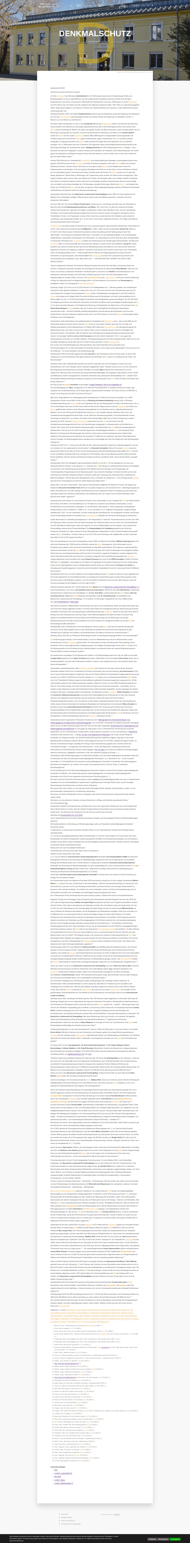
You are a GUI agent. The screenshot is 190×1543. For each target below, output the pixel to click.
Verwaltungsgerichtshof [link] (106, 929)
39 (100, 1085)
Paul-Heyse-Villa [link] (93, 277)
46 (73, 1278)
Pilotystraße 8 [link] (65, 1319)
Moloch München (44, 5)
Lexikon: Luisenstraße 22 (63, 1473)
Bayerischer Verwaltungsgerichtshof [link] (63, 1191)
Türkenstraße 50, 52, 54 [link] (75, 1322)
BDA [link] (91, 587)
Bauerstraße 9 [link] (106, 1310)
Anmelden (117, 1514)
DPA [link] (55, 1422)
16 (56, 459)
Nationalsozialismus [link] (86, 283)
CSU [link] (70, 308)
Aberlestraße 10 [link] (71, 1310)
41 (120, 1119)
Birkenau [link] (74, 403)
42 (118, 1155)
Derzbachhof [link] (70, 1313)
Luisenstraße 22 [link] (110, 277)
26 (84, 651)
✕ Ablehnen (152, 1539)
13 (92, 393)
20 (83, 537)
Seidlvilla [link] (112, 1319)
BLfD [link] (86, 324)
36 (95, 1025)
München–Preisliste (111, 5)
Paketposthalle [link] (105, 1316)
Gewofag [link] (53, 1035)
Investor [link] (53, 296)
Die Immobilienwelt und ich (135, 5)
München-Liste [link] (92, 1209)
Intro (71, 5)
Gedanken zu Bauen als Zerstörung (79, 5)
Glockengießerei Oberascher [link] (110, 1313)
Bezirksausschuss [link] (91, 515)
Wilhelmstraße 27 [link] (103, 1322)
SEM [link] (75, 1228)
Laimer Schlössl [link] (84, 1316)
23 (75, 623)
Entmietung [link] (132, 102)
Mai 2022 (57, 1477)
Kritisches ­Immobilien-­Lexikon (100, 5)
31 (74, 934)
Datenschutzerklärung (16, 1541)
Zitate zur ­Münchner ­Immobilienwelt (123, 5)
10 (61, 350)
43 (89, 1220)
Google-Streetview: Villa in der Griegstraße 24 (105, 385)
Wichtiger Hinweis (66, 1517)
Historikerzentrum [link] (127, 1313)
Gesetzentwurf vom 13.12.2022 (71, 815)
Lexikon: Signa (59, 1480)
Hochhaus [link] (115, 1102)
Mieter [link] (52, 130)
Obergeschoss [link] (115, 989)
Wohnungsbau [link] (81, 1035)
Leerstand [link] (60, 96)
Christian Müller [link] (56, 1096)
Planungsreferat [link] (65, 117)
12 (64, 381)
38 (131, 1069)
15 (60, 441)
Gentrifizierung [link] (55, 226)
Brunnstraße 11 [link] (124, 1310)
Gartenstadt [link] (95, 1313)
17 (106, 480)
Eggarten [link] (89, 1225)
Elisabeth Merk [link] (126, 1251)
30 (126, 928)
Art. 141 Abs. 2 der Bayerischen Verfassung (94, 735)
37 (56, 1040)
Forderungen (74, 602)
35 (106, 1019)
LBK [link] (117, 138)
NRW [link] (96, 677)
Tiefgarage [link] (122, 406)
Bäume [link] (53, 409)
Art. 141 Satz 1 (100, 749)
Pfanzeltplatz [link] (55, 1319)
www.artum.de (105, 1347)
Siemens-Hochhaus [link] (123, 1319)
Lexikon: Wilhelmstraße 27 (63, 1483)
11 (62, 359)
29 (110, 922)
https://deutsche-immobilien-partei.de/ (65, 1377)
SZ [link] (72, 1143)
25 (138, 635)
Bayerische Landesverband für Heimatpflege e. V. (122, 587)
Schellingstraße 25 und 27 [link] (80, 1319)
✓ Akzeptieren (175, 1539)
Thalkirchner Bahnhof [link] (79, 421)
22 (96, 582)
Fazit (144, 5)
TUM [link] (99, 1347)
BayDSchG (133, 732)
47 (59, 1290)
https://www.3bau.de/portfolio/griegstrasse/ (66, 1363)
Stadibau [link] (122, 1285)
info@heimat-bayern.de (75, 1054)
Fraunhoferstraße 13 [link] (83, 1313)
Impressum (64, 1514)
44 (81, 1248)
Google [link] (67, 385)
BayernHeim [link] (111, 1285)
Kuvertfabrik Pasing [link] (71, 1316)
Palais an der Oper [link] (117, 1316)
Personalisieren (163, 1539)
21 (61, 570)
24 (128, 632)
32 (92, 943)
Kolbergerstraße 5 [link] (56, 1316)
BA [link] (123, 147)
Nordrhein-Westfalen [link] (87, 668)
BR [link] (78, 1264)
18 (75, 496)
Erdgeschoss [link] (106, 124)
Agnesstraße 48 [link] (83, 1310)
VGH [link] (116, 430)
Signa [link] (59, 1076)
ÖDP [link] (85, 1209)
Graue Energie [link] (64, 1306)
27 (67, 664)
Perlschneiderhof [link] (131, 1316)
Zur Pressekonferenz (61, 602)
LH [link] (133, 117)
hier (93, 351)
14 (134, 418)
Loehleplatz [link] (95, 1316)
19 (137, 515)
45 (124, 1257)
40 (132, 1101)
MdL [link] (136, 305)
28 (112, 715)
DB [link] (111, 1128)
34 (106, 977)
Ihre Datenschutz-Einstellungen (71, 1524)
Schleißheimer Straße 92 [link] (99, 1319)
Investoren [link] (78, 241)
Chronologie (89, 5)
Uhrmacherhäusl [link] (90, 1322)
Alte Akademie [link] (95, 1310)
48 (131, 1296)
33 (137, 961)
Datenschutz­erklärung (68, 1520)
